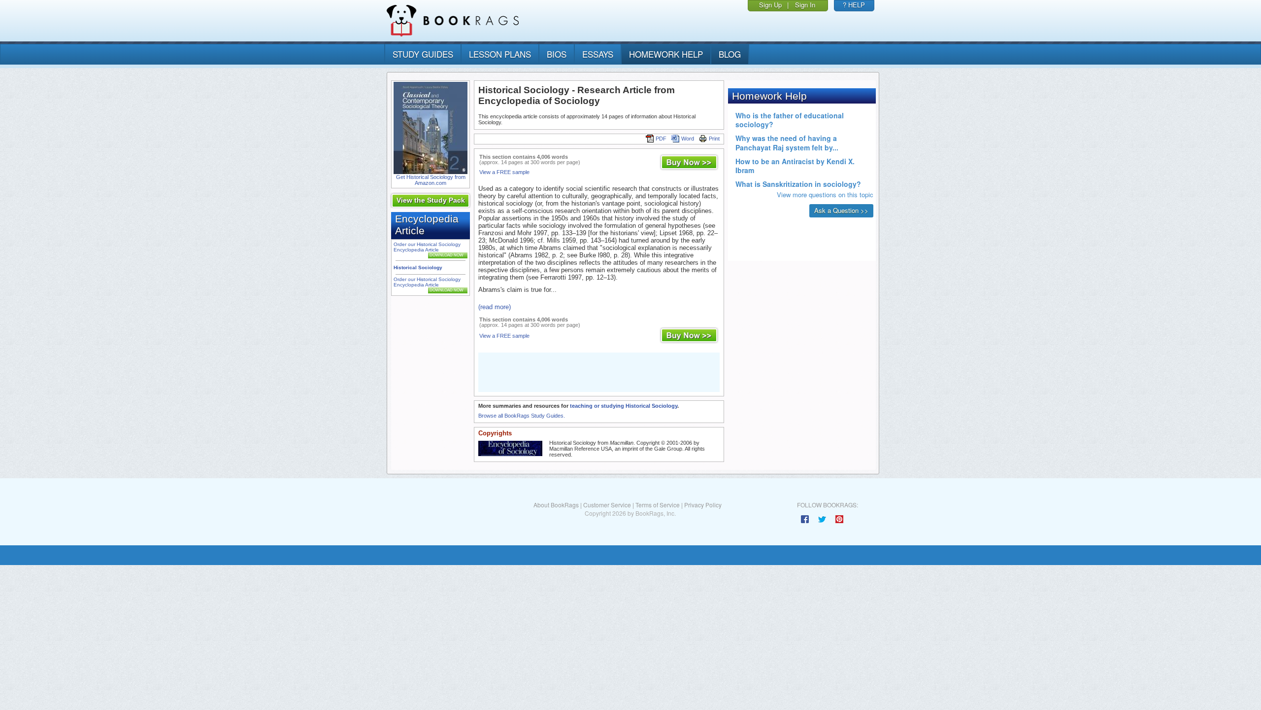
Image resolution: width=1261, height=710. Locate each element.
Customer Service (607, 504)
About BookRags (556, 504)
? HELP (854, 4)
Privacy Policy (703, 504)
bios (556, 54)
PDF (661, 139)
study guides (423, 54)
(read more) (494, 307)
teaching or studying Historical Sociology (623, 406)
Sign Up (770, 4)
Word (687, 139)
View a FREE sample (504, 172)
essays (597, 54)
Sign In (805, 4)
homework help (666, 54)
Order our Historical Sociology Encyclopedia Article (427, 247)
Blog (730, 54)
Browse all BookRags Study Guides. (521, 416)
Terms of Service (657, 504)
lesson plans (500, 54)
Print (714, 139)
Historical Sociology (418, 267)
